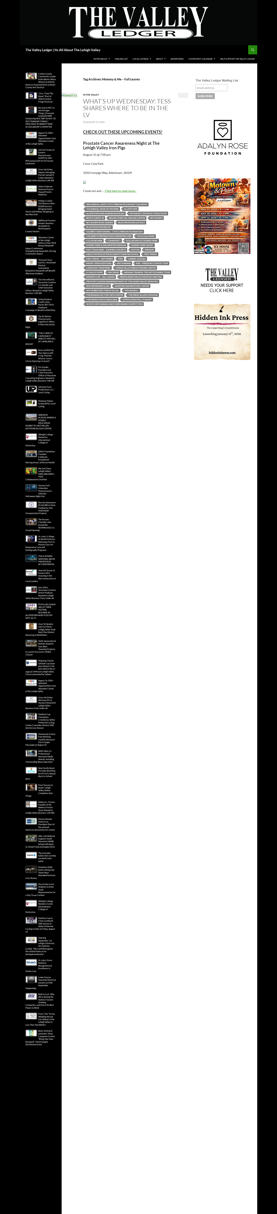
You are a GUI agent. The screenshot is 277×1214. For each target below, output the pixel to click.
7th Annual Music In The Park (102, 209)
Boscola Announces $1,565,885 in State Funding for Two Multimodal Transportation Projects (40, 508)
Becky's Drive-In (95, 218)
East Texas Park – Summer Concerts (106, 249)
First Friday (150, 254)
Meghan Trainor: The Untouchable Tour (147, 272)
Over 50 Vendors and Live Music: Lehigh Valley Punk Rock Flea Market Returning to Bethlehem (40, 629)
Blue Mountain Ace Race (131, 222)
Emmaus (149, 249)
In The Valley (100, 59)
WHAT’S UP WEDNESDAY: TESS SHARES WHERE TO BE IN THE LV (127, 108)
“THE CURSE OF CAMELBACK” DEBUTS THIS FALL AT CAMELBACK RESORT (40, 338)
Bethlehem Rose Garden (99, 222)
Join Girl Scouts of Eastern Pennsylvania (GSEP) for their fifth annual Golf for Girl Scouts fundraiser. (39, 157)
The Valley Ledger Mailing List (217, 80)
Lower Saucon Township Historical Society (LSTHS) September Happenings (40, 982)
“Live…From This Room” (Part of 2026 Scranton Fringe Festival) (45, 97)
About (159, 59)
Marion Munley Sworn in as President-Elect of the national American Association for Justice (40, 824)
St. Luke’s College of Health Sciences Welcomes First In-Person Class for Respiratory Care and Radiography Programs (40, 543)
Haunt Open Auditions (98, 263)
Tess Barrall (131, 290)
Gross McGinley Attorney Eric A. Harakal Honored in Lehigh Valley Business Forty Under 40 (40, 703)
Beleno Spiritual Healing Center (127, 218)
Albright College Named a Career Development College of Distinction (39, 906)
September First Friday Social (102, 290)
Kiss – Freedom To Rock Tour (152, 263)
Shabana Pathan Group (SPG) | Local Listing (47, 404)
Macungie (113, 272)
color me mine (94, 240)
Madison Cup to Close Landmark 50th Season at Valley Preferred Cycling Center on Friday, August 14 (40, 925)
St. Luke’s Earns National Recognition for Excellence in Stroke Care (38, 965)
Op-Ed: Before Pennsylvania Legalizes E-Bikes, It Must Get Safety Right (40, 321)
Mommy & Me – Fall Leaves (100, 277)
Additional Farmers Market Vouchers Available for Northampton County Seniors (40, 226)
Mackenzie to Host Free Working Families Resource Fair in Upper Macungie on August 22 (40, 739)
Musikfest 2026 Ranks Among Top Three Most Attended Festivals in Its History (40, 872)
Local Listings (140, 59)
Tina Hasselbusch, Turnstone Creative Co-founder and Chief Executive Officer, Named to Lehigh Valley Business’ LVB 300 (40, 286)
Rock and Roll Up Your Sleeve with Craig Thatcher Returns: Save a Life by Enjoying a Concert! (39, 355)
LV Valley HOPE (94, 272)
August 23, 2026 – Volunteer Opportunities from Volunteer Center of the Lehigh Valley (40, 138)
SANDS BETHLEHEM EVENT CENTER (132, 286)
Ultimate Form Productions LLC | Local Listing (46, 390)
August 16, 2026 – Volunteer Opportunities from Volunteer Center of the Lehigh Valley (40, 686)
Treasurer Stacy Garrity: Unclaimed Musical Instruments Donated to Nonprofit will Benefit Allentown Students (40, 267)
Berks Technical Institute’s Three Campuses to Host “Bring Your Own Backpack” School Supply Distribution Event (40, 1038)
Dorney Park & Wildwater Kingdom (106, 245)
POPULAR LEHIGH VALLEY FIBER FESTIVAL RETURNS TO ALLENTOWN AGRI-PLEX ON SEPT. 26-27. (40, 611)
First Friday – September (99, 258)
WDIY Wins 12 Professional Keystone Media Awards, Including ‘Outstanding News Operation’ (39, 756)
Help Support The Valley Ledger (237, 59)
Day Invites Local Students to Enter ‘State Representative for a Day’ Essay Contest (40, 889)
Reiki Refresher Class (97, 286)
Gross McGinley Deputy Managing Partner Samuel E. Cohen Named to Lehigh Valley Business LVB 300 (40, 175)
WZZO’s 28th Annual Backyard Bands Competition (114, 304)
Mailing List (121, 59)
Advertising (177, 59)
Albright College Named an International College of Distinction (39, 440)
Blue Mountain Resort (98, 227)
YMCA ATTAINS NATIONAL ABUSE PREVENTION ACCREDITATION (46, 560)
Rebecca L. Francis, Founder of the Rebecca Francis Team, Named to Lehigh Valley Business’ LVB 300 (40, 807)
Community (114, 240)
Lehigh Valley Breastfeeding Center (136, 268)
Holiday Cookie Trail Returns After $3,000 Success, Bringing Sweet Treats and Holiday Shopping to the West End (40, 208)
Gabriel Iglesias (137, 258)
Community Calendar (200, 59)
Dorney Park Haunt (142, 245)
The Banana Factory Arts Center (104, 295)
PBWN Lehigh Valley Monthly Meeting (141, 277)
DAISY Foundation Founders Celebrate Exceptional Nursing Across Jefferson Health (40, 457)
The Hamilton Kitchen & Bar (101, 299)
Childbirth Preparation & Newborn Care (109, 236)
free (120, 258)
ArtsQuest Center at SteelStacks (148, 213)
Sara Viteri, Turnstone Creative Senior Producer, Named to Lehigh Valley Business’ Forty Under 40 (40, 593)
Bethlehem (156, 218)
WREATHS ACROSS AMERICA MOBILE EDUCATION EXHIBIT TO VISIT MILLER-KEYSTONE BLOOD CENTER (40, 422)
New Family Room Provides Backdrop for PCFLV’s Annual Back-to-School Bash (40, 773)
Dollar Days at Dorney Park (142, 240)
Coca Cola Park (146, 236)
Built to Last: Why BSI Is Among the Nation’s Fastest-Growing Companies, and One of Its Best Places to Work (39, 1001)
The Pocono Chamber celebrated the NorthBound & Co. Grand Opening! (40, 525)
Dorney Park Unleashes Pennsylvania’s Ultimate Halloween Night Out (38, 491)
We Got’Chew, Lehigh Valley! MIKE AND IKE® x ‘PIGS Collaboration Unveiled (39, 474)
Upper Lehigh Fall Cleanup (137, 299)
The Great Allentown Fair (143, 295)
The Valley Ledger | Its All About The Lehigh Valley (62, 50)
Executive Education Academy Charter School (112, 254)
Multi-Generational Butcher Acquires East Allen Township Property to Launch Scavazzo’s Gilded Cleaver (40, 648)
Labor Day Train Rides (98, 268)
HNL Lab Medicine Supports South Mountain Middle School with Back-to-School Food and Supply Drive (40, 841)
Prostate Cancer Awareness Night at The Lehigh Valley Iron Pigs (122, 281)
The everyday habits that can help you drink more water (47, 857)
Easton (135, 249)
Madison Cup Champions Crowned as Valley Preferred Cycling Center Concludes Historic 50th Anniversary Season (40, 721)
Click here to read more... (120, 191)
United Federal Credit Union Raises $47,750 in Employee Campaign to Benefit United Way (40, 304)
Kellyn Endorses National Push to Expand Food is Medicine (45, 190)
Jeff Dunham (124, 263)
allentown (130, 209)
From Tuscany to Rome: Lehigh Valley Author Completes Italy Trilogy (39, 790)
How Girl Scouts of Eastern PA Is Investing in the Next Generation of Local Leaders (40, 576)
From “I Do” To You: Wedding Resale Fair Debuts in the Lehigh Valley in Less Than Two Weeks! (40, 1019)
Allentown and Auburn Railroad (105, 213)
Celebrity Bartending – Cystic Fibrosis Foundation (114, 231)
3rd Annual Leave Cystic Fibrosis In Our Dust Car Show (116, 204)
